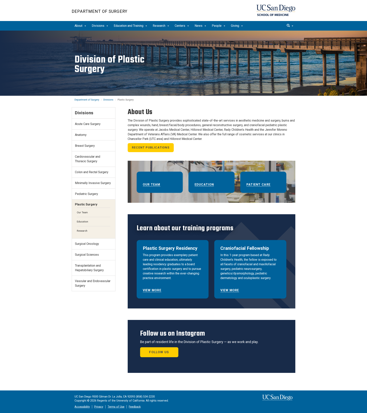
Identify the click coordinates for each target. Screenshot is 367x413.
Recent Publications (151, 147)
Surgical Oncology (87, 244)
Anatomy (81, 135)
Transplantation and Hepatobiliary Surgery (89, 268)
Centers (180, 26)
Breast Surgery (85, 146)
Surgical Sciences (87, 254)
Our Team (151, 184)
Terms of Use (116, 406)
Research (159, 26)
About (79, 26)
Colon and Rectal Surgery (91, 172)
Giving (235, 26)
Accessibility (82, 406)
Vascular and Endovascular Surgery (92, 283)
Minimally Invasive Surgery (93, 183)
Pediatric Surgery (86, 194)
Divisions (98, 26)
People (217, 26)
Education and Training (129, 26)
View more (152, 290)
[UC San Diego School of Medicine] (275, 10)
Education (204, 184)
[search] (290, 26)
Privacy (98, 406)
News (199, 26)
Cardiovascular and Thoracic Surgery (87, 159)
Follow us (159, 352)
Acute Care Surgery (88, 124)
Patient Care (258, 184)
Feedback (135, 406)
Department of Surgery (99, 11)
